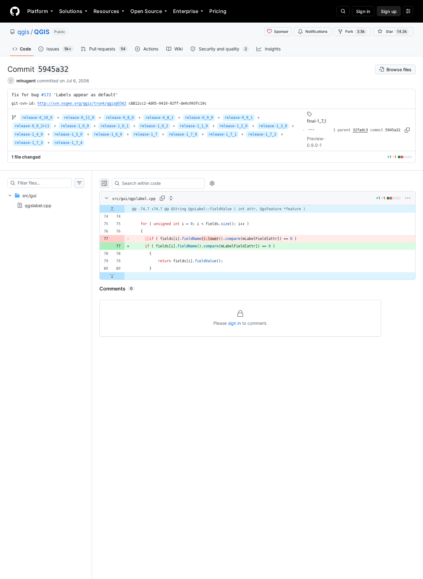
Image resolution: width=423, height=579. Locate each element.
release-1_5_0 (68, 134)
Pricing (217, 11)
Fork (355, 31)
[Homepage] (15, 11)
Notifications (316, 31)
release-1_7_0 (183, 134)
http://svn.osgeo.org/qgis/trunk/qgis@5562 (81, 103)
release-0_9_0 (199, 117)
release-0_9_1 (239, 117)
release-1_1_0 (194, 126)
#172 (46, 94)
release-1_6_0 (108, 134)
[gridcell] (257, 209)
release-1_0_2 (154, 126)
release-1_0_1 (114, 126)
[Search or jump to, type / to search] (343, 11)
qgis (23, 32)
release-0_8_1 (159, 117)
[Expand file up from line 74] (112, 209)
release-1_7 (145, 134)
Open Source (146, 11)
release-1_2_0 (233, 126)
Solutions (70, 11)
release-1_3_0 (273, 126)
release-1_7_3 (29, 143)
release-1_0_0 (75, 126)
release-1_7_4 (68, 143)
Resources (106, 11)
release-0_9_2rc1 (32, 126)
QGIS (42, 32)
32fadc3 (360, 130)
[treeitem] (45, 200)
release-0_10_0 (37, 117)
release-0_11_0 (79, 117)
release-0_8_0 (120, 117)
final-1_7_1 (316, 121)
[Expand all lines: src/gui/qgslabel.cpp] (171, 198)
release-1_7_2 (262, 134)
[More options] (408, 198)
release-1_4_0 (29, 134)
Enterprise (185, 11)
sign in (234, 323)
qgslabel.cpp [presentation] (38, 205)
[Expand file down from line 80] (112, 276)
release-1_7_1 (222, 134)
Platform (37, 11)
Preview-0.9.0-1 (316, 142)
